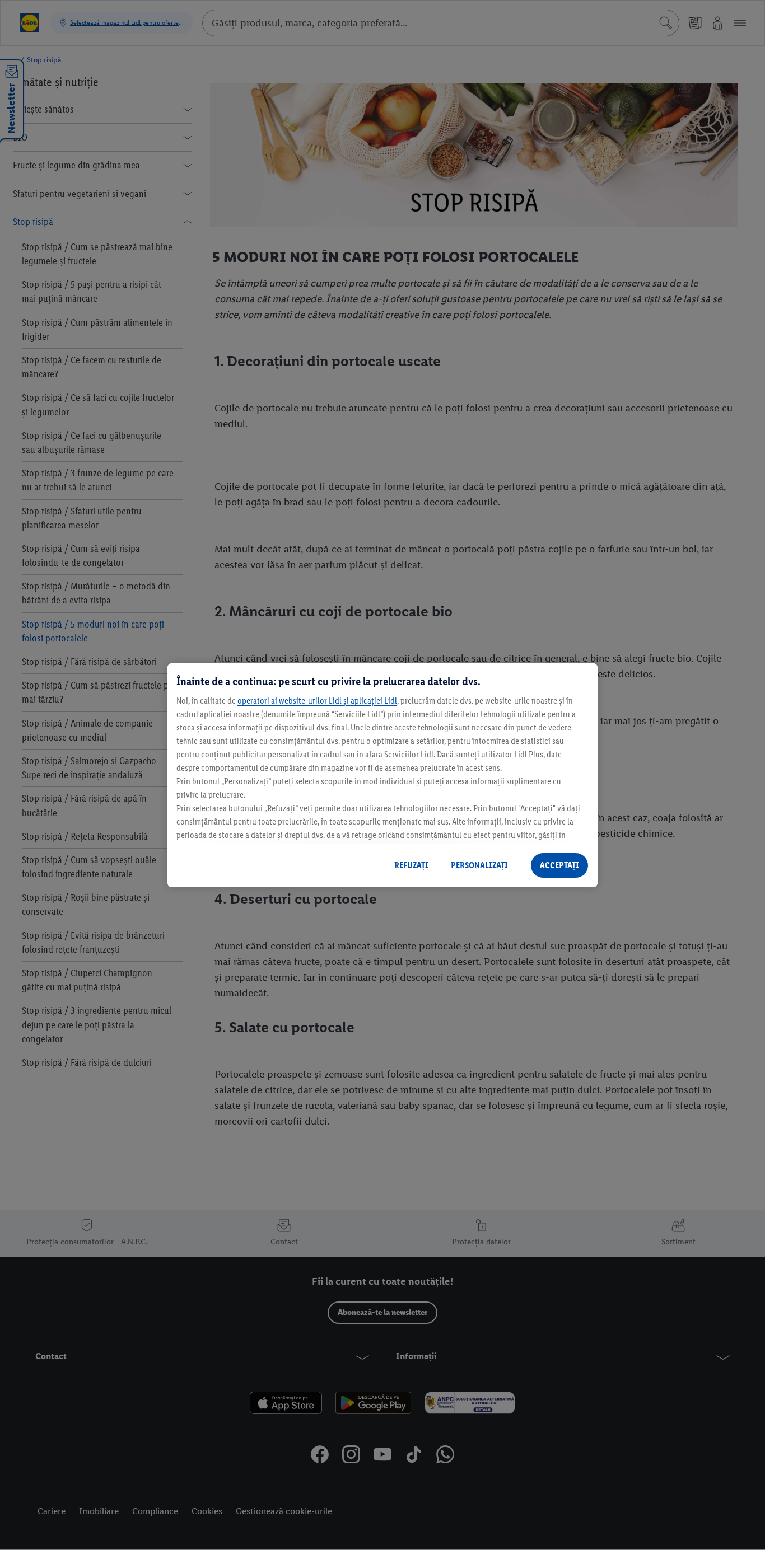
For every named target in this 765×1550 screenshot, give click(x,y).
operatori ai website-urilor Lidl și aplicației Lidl (317, 700)
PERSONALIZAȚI (479, 865)
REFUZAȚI (411, 865)
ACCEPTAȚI (559, 865)
